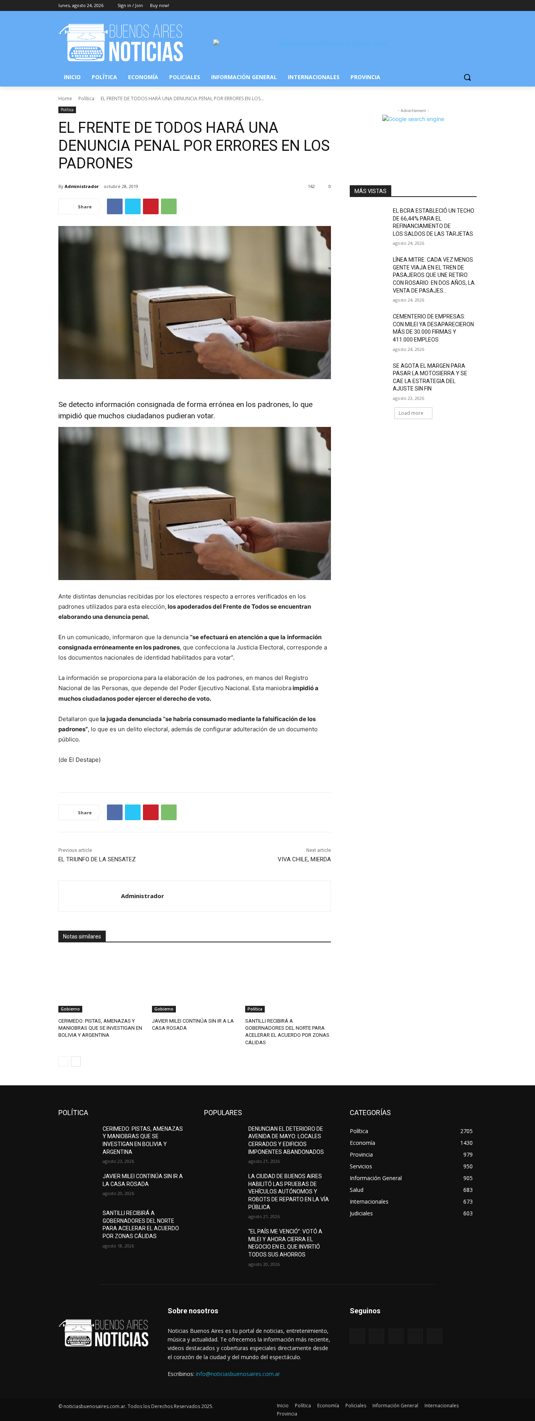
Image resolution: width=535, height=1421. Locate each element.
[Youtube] (472, 5)
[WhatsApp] (169, 206)
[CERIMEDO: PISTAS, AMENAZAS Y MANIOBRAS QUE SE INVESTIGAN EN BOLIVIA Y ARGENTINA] (101, 982)
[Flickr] (395, 1336)
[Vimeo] (461, 5)
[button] (467, 77)
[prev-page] (63, 1061)
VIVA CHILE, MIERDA (304, 859)
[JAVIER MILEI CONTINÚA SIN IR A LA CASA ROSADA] (195, 982)
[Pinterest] (151, 206)
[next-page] (76, 1061)
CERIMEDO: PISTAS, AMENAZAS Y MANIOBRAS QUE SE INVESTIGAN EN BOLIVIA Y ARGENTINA (100, 1028)
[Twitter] (450, 5)
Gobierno (70, 1009)
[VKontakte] (434, 1336)
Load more (411, 413)
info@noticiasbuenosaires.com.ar (238, 1374)
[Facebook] (428, 5)
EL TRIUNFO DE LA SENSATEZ (97, 859)
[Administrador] (90, 896)
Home (65, 98)
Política (86, 98)
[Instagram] (439, 5)
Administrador (82, 186)
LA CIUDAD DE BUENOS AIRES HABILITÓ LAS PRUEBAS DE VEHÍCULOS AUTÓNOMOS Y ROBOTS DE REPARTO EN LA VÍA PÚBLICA (288, 1191)
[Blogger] (357, 1336)
